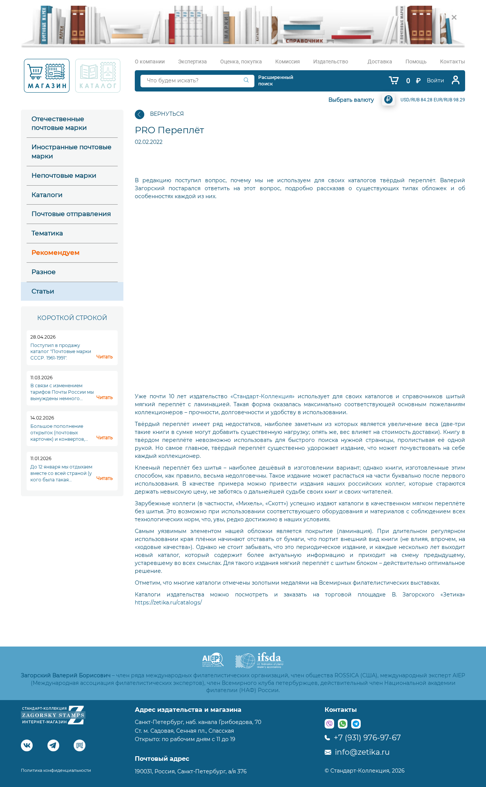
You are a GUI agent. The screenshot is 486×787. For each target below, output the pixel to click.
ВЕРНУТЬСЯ (167, 113)
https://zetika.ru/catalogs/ (168, 602)
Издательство (330, 61)
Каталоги (47, 195)
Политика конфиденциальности (56, 770)
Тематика (47, 233)
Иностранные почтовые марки (72, 151)
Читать (104, 357)
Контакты (452, 61)
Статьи (43, 291)
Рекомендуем (56, 252)
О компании (150, 61)
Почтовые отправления (71, 214)
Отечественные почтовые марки (59, 123)
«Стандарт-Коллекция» (262, 396)
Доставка (380, 61)
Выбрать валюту (351, 99)
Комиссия (287, 61)
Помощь (416, 61)
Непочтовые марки (64, 175)
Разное (44, 272)
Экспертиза (192, 61)
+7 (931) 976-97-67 (366, 737)
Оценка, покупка (241, 61)
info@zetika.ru (361, 752)
